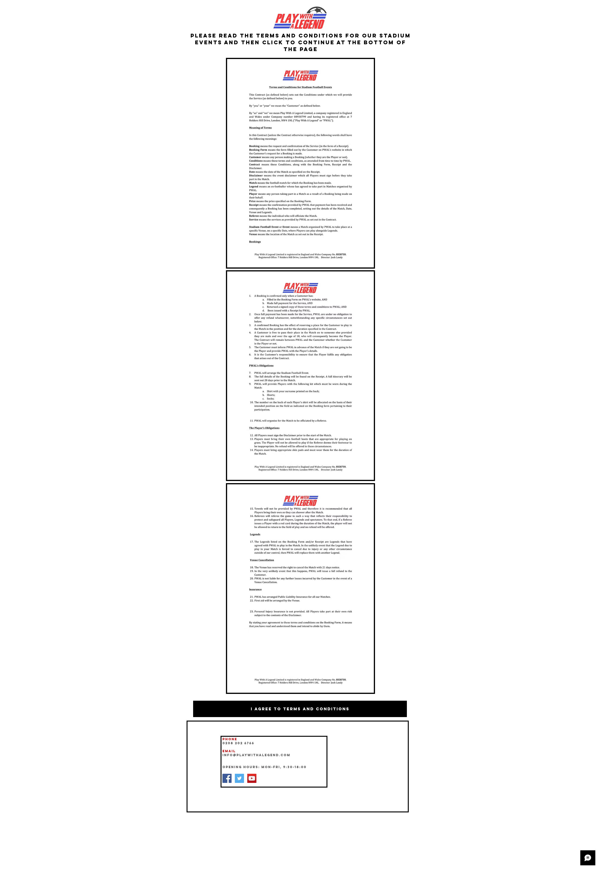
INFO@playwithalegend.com (256, 755)
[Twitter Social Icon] (239, 778)
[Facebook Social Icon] (227, 778)
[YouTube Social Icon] (251, 778)
